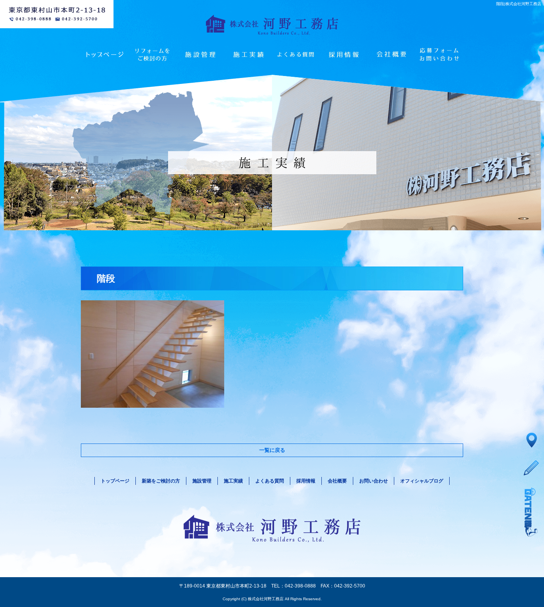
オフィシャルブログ (421, 481)
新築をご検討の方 (161, 481)
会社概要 (391, 54)
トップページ (105, 54)
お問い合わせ (439, 54)
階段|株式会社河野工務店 (518, 4)
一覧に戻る (272, 450)
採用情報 (344, 54)
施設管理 (200, 54)
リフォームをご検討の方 (152, 54)
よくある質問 (296, 54)
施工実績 (248, 54)
